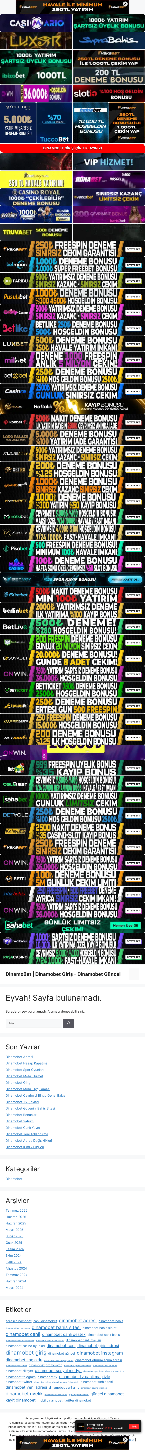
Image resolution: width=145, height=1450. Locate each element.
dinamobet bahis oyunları (18, 1328)
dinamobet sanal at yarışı (105, 1365)
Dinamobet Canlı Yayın (23, 1128)
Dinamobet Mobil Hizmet (24, 1076)
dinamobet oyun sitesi (16, 1365)
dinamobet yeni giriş (64, 1387)
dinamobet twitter (19, 1382)
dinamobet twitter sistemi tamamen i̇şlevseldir (56, 1382)
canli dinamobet (45, 1321)
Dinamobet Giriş (18, 1083)
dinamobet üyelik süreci (56, 1394)
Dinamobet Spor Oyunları (25, 1070)
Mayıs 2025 (14, 1230)
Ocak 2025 (14, 1243)
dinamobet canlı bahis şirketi (50, 1340)
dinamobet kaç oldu (24, 1359)
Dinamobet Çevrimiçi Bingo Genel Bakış (35, 1095)
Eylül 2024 (14, 1262)
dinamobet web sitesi (97, 1382)
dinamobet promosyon (45, 1365)
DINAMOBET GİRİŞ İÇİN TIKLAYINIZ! (72, 148)
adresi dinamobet (19, 1321)
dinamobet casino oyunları (25, 1346)
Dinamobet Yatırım (20, 1121)
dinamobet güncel (61, 1353)
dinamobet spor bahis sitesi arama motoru (103, 1371)
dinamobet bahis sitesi (56, 1327)
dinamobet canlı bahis (103, 1335)
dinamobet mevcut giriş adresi (58, 1360)
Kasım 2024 (15, 1249)
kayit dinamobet (21, 1400)
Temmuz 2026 (17, 1210)
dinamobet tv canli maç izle (84, 1376)
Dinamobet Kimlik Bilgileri (25, 1147)
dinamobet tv (47, 1377)
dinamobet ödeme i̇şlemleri (94, 1388)
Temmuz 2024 (17, 1275)
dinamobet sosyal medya (58, 1370)
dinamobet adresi (78, 1320)
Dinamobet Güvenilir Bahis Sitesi (30, 1108)
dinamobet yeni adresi (26, 1387)
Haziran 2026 (16, 1217)
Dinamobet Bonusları (21, 1115)
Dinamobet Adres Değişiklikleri (29, 1140)
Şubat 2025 (14, 1236)
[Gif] (72, 406)
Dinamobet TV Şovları (22, 1102)
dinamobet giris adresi (98, 1345)
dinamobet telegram (21, 1377)
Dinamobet (14, 1179)
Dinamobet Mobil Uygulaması (28, 1089)
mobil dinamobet (50, 1400)
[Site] (72, 248)
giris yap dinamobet (79, 1394)
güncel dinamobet (107, 1393)
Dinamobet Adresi (19, 1057)
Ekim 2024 (14, 1255)
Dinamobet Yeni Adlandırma (27, 1134)
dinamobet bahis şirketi (100, 1328)
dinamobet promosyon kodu (77, 1365)
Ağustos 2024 (16, 1268)
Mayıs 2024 (14, 1288)
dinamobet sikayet (19, 1371)
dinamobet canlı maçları (83, 1340)
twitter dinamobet (77, 1400)
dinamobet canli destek (64, 1334)
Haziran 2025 (16, 1223)
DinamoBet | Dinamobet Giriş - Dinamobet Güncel (63, 974)
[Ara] (68, 1023)
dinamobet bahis (111, 1321)
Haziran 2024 (16, 1281)
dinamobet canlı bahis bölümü (20, 1340)
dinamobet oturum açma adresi (98, 1360)
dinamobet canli (23, 1334)
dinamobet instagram (100, 1353)
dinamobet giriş (26, 1352)
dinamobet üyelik (24, 1393)
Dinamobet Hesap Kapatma (27, 1063)
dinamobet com (61, 1345)
